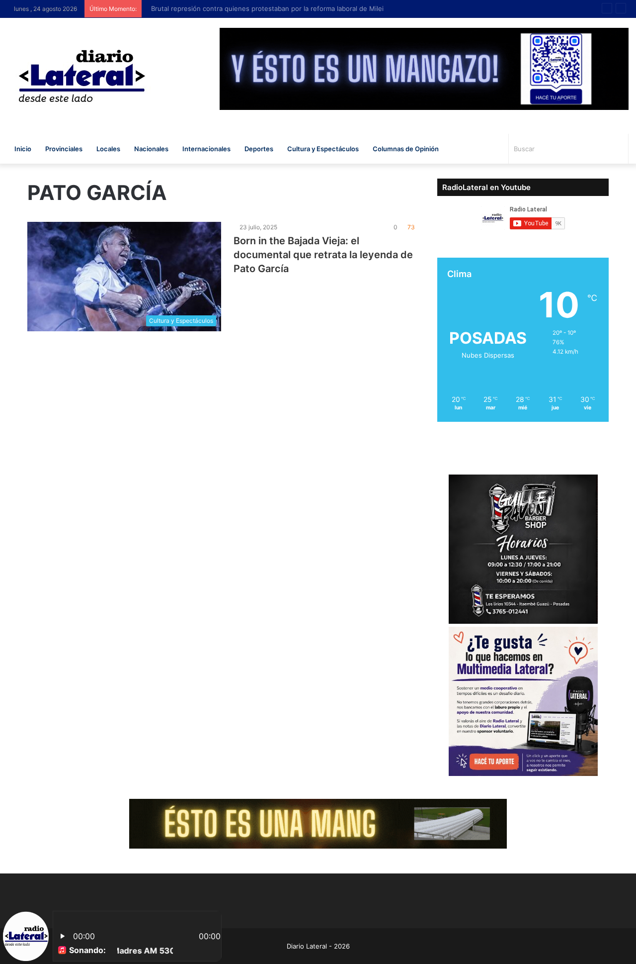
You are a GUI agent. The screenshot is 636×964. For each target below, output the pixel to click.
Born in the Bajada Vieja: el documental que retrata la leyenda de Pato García (323, 255)
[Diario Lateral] (82, 76)
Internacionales (206, 149)
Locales (108, 149)
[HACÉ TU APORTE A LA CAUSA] (318, 823)
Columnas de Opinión (406, 149)
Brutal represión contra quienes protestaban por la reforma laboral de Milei (263, 8)
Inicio (22, 149)
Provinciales (63, 149)
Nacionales (151, 149)
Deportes (258, 149)
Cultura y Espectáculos (323, 149)
